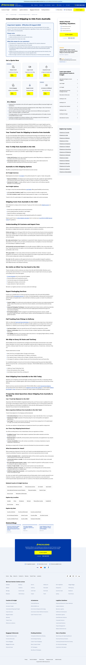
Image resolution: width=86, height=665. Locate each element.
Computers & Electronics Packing (38, 636)
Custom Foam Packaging (36, 641)
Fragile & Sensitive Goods (11, 636)
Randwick (70, 590)
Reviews (26, 576)
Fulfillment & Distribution (61, 611)
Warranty (8, 617)
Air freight (21, 175)
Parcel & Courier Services (11, 603)
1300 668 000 (71, 38)
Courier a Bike (24, 518)
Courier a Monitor (11, 511)
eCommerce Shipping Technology (38, 609)
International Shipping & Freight (24, 14)
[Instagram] (73, 576)
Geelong (33, 587)
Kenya (17, 504)
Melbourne (45, 584)
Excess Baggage (9, 641)
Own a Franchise (47, 5)
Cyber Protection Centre (36, 614)
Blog (32, 5)
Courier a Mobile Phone (12, 518)
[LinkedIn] (79, 576)
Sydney (57, 593)
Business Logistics (60, 609)
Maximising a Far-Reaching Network (64, 636)
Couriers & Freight (13, 14)
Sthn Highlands (59, 584)
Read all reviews (62, 61)
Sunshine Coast (59, 590)
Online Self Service (35, 603)
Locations (39, 576)
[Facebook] (67, 576)
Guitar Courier (24, 515)
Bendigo (8, 590)
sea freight (28, 189)
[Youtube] (76, 576)
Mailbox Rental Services (61, 628)
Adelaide (8, 584)
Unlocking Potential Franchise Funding (64, 641)
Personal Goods (9, 647)
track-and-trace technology (22, 322)
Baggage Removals (10, 644)
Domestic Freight (10, 606)
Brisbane (8, 593)
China (15, 501)
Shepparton (58, 587)
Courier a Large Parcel (36, 511)
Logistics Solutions (61, 600)
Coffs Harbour (21, 593)
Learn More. (60, 1)
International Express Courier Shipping (16, 490)
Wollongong (71, 587)
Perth (44, 593)
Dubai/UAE (48, 501)
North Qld (45, 590)
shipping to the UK (30, 387)
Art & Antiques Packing (12, 515)
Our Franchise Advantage (61, 644)
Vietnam (29, 501)
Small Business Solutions (61, 617)
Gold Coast (33, 590)
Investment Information (61, 647)
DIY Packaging (34, 647)
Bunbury (20, 584)
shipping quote (45, 205)
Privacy (26, 659)
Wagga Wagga (71, 584)
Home (7, 14)
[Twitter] (70, 576)
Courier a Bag (34, 515)
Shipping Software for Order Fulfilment (64, 603)
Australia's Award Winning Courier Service (19, 5)
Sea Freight (48, 486)
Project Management (60, 625)
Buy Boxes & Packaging (36, 650)
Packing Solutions (36, 633)
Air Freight (40, 486)
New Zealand (38, 387)
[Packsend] (7, 5)
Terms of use (41, 659)
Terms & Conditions (33, 659)
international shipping (45, 386)
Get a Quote (12, 75)
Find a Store (59, 9)
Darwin (32, 584)
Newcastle (45, 587)
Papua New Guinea (38, 501)
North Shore (71, 593)
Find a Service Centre (30, 486)
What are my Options (10, 623)
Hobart (32, 593)
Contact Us (41, 5)
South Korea (10, 504)
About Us (36, 5)
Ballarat (7, 587)
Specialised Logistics (60, 614)
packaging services (19, 296)
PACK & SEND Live (35, 606)
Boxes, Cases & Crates (35, 644)
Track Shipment (68, 9)
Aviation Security (58, 659)
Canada (9, 501)
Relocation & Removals (21, 493)
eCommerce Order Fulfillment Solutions (39, 611)
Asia (14, 389)
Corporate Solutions (60, 620)
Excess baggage (11, 276)
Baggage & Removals (12, 633)
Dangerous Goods (49, 659)
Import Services (9, 611)
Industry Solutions (60, 606)
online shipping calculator (23, 218)
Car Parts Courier (44, 515)
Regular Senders (32, 490)
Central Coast (21, 590)
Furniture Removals (23, 511)
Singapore (21, 501)
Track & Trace (42, 490)
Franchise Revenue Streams (62, 638)
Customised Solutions (60, 623)
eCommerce (34, 600)
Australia (59, 5)
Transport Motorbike (35, 518)
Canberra (20, 587)
